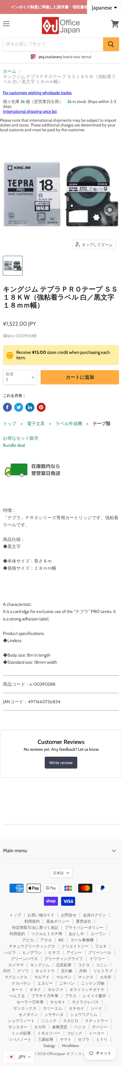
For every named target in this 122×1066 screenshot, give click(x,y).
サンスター (18, 1026)
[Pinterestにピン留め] (41, 407)
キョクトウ (44, 970)
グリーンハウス (24, 958)
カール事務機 (82, 939)
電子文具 (36, 423)
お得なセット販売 (20, 438)
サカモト (57, 1002)
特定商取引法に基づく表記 (35, 927)
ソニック (49, 1020)
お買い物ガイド (41, 915)
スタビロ (70, 1020)
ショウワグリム (83, 1014)
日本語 (58, 873)
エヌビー (45, 983)
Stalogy (49, 1045)
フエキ (101, 946)
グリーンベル (99, 952)
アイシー (74, 952)
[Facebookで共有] (7, 407)
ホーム (9, 71)
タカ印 (40, 1026)
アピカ (28, 939)
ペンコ (80, 1026)
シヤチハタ (54, 1014)
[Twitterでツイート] (18, 407)
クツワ (23, 970)
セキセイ (76, 1008)
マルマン (63, 977)
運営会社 (83, 921)
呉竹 (7, 970)
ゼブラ (83, 1039)
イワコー (97, 958)
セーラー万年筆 (30, 1002)
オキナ (35, 989)
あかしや (76, 933)
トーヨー (96, 1033)
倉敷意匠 (60, 1026)
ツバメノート (19, 1039)
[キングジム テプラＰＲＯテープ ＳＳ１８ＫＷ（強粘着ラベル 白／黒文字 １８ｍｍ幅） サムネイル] (12, 265)
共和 (83, 970)
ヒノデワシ (32, 952)
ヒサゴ (54, 952)
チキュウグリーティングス (32, 946)
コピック (74, 1033)
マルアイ (41, 977)
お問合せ (68, 915)
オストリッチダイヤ (87, 989)
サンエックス (24, 1008)
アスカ (46, 939)
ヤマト (65, 1039)
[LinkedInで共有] (29, 407)
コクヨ (83, 964)
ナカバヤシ (21, 983)
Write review (61, 762)
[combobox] (19, 1057)
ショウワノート (21, 1020)
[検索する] (111, 44)
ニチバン (67, 983)
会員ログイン (94, 915)
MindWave (70, 1045)
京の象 (67, 970)
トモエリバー (48, 1033)
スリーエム (52, 1008)
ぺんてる (17, 995)
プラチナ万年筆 (44, 995)
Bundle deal (14, 445)
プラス (70, 995)
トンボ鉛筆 (21, 1033)
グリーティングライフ (63, 958)
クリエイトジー (75, 946)
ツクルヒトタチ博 (46, 933)
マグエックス (16, 977)
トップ (9, 423)
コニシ (101, 964)
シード (96, 1008)
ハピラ (10, 952)
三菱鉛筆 (45, 1039)
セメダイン (28, 1014)
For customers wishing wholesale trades (37, 92)
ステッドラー (96, 1020)
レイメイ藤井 (94, 995)
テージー (99, 1026)
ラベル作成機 (68, 423)
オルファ (55, 989)
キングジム (39, 964)
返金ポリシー (57, 921)
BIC (61, 939)
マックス (85, 977)
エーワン (98, 933)
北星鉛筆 (63, 964)
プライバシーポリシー (84, 927)
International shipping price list (30, 111)
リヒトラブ (103, 970)
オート (17, 989)
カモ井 (105, 977)
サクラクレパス (85, 1002)
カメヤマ (16, 964)
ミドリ (101, 1039)
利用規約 (32, 921)
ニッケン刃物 (92, 983)
